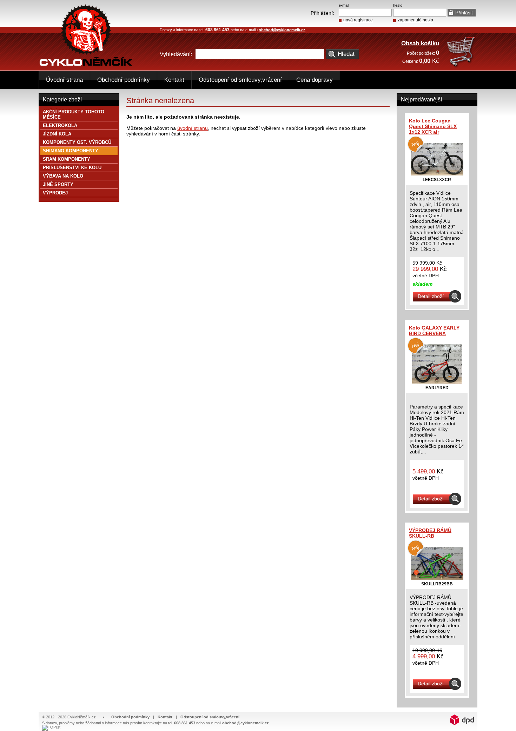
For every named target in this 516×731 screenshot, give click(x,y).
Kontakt (174, 80)
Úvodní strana (64, 80)
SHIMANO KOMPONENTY (70, 150)
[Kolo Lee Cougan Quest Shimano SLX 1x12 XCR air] (437, 174)
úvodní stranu (192, 128)
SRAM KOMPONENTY (66, 159)
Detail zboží (431, 296)
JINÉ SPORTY (58, 184)
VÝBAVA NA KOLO (63, 176)
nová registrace (358, 20)
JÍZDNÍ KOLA (57, 134)
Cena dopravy (314, 80)
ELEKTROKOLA (60, 125)
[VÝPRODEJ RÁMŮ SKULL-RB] (437, 578)
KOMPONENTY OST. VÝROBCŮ (77, 142)
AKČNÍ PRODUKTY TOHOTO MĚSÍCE (73, 114)
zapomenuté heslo (415, 20)
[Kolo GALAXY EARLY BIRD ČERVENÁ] (437, 382)
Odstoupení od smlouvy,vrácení (240, 80)
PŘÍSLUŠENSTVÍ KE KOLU (72, 167)
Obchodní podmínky (123, 80)
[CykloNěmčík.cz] (86, 64)
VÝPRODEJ (55, 192)
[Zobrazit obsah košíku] (461, 66)
